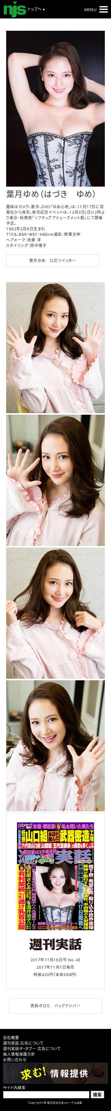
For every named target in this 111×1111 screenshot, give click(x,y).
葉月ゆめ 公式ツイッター (52, 260)
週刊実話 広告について (23, 1043)
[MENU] (103, 9)
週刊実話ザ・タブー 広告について (32, 1048)
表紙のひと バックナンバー (55, 1005)
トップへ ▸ (36, 9)
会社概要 (11, 1037)
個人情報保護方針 (19, 1054)
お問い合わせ (15, 1059)
